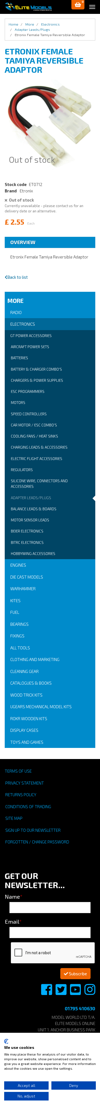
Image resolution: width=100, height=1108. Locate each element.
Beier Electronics (27, 531)
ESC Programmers (27, 391)
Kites (15, 600)
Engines (18, 564)
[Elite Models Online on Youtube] (76, 992)
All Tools (20, 647)
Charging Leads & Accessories (39, 447)
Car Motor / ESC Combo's (34, 425)
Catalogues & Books (31, 682)
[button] (77, 4)
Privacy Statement (24, 782)
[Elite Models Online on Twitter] (61, 992)
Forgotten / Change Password (37, 841)
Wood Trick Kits (26, 694)
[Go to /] (28, 6)
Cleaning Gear (24, 671)
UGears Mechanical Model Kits (41, 706)
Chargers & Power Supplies (37, 380)
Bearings (19, 624)
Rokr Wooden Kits (28, 718)
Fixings (17, 635)
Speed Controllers (29, 414)
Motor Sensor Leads (30, 520)
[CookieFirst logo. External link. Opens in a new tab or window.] (6, 1041)
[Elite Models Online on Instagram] (89, 992)
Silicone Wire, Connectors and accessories (39, 484)
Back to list (17, 277)
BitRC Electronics (27, 542)
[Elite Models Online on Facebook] (47, 992)
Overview (23, 242)
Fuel (14, 612)
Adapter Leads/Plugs (31, 498)
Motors (18, 402)
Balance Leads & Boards (33, 509)
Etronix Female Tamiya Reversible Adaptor (50, 34)
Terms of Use (18, 770)
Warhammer (23, 588)
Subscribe (77, 973)
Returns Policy (20, 794)
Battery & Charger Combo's (36, 369)
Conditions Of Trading (28, 806)
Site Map (13, 818)
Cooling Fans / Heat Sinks (34, 436)
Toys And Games (26, 742)
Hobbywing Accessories (33, 553)
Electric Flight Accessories (36, 458)
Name (13, 896)
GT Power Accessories (31, 335)
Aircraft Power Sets (30, 347)
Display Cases (24, 730)
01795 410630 (80, 1008)
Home (13, 24)
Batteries (19, 358)
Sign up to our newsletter (33, 830)
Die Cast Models (26, 576)
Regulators (22, 470)
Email (13, 921)
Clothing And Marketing (34, 659)
